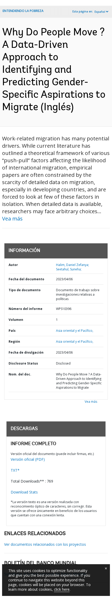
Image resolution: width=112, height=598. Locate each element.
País (12, 330)
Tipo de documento (25, 290)
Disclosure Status (23, 363)
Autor (13, 265)
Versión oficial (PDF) (28, 459)
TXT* (15, 470)
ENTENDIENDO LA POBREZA (23, 11)
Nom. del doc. (20, 374)
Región (14, 341)
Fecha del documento (26, 279)
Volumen (16, 319)
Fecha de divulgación (26, 352)
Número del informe (25, 309)
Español (100, 12)
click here (62, 589)
